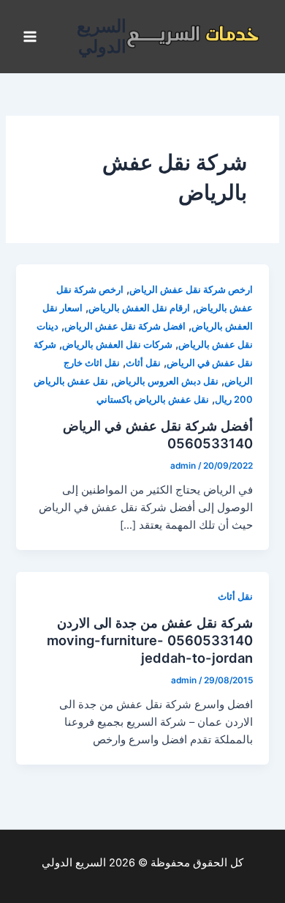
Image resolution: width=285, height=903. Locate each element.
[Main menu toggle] (30, 36)
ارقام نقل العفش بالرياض (139, 307)
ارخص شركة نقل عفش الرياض (191, 289)
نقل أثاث (143, 362)
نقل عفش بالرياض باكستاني (152, 399)
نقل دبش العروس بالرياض (166, 381)
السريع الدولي (101, 36)
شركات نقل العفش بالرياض (117, 344)
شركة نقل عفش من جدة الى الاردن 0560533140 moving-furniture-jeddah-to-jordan (150, 639)
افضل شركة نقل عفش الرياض (125, 326)
